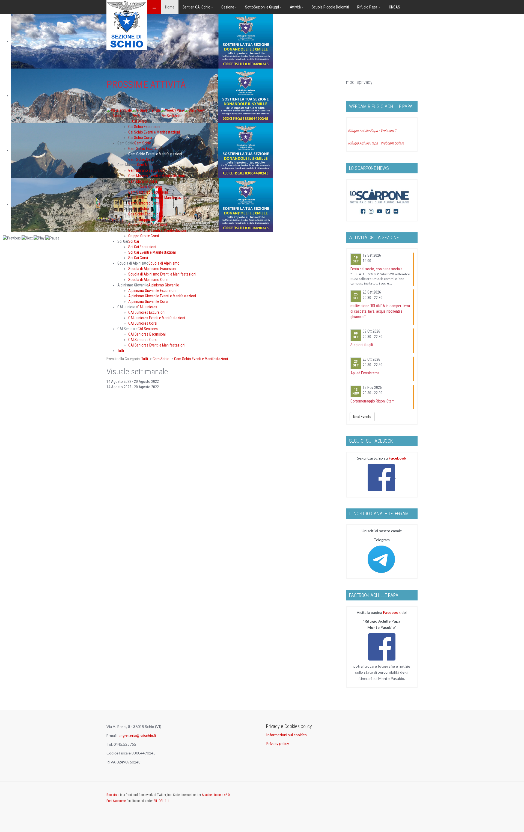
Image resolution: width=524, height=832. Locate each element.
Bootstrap (112, 795)
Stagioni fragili (361, 345)
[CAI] (126, 25)
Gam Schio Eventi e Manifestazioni (201, 359)
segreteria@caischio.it (137, 735)
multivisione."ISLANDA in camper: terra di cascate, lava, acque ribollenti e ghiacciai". (380, 311)
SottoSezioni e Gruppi (262, 7)
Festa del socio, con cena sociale (376, 269)
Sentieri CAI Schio (196, 7)
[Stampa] (119, 96)
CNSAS (394, 7)
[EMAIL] (119, 101)
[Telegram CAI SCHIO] (381, 558)
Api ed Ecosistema (365, 373)
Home (169, 7)
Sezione (227, 7)
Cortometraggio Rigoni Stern (372, 401)
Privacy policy (277, 743)
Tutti (144, 359)
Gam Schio (161, 359)
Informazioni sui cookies (286, 734)
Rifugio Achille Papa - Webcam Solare (376, 143)
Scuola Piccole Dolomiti (330, 7)
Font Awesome (116, 801)
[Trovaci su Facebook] (381, 477)
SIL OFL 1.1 (161, 801)
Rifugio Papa (367, 7)
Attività (295, 7)
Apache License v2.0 (216, 795)
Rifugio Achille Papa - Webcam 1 (372, 130)
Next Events (362, 416)
